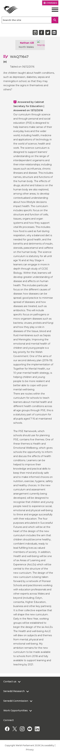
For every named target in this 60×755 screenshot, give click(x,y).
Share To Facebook (41, 32)
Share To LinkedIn (54, 32)
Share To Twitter (47, 32)
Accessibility (48, 745)
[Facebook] (7, 728)
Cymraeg (50, 3)
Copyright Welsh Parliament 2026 (22, 745)
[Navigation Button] (52, 10)
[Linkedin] (37, 728)
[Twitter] (14, 728)
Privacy (30, 749)
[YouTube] (29, 728)
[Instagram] (22, 728)
